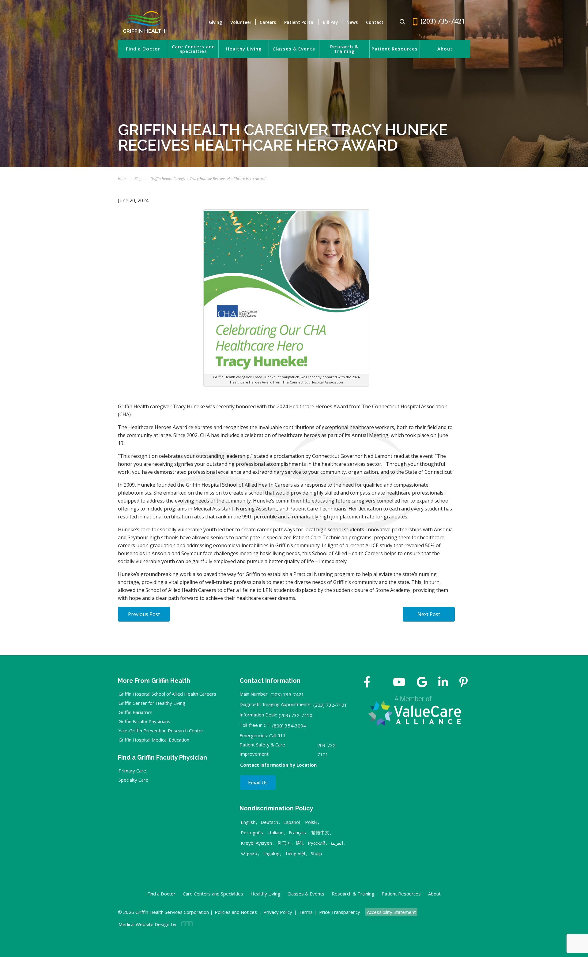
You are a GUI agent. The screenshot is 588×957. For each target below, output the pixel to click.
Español (291, 822)
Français (297, 832)
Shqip (316, 853)
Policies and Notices (236, 912)
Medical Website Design (144, 924)
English (248, 822)
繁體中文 (320, 832)
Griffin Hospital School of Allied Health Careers (167, 694)
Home (122, 178)
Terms (306, 912)
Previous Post (144, 614)
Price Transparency (339, 912)
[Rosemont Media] (186, 924)
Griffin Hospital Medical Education (154, 740)
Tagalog (271, 853)
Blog (137, 178)
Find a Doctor (143, 49)
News (352, 22)
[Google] (422, 683)
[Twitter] (381, 683)
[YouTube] (399, 683)
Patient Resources (394, 49)
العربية (336, 843)
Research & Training (344, 49)
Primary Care (132, 771)
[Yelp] (463, 683)
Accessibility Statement (391, 912)
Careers (268, 22)
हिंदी (299, 843)
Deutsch (269, 822)
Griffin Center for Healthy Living (152, 703)
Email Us (258, 782)
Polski (311, 822)
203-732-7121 (327, 749)
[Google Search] (399, 22)
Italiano (276, 832)
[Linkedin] (443, 683)
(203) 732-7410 (295, 715)
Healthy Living (244, 49)
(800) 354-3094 (289, 726)
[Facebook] (367, 683)
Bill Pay (330, 22)
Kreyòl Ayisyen (256, 843)
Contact (374, 22)
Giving (215, 22)
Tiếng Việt (295, 853)
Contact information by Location (278, 765)
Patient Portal (299, 22)
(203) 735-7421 (287, 694)
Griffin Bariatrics (136, 712)
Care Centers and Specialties (193, 49)
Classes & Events (294, 49)
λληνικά (249, 853)
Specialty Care (133, 780)
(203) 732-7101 (330, 705)
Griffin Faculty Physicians (144, 721)
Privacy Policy (277, 912)
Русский (316, 843)
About (445, 49)
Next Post (428, 614)
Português (252, 832)
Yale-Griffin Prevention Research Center (161, 730)
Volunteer (240, 22)
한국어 (284, 843)
